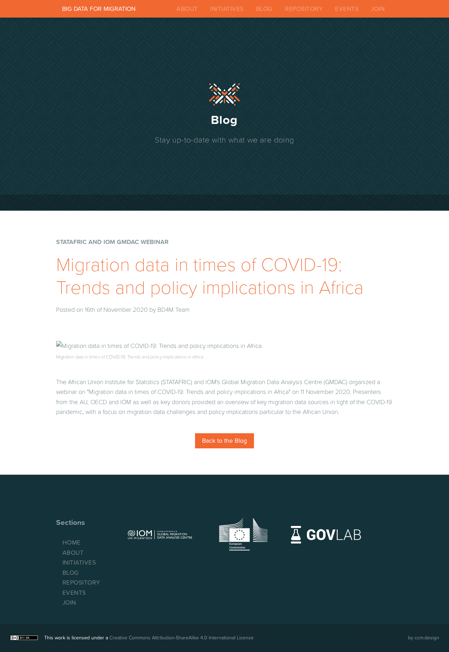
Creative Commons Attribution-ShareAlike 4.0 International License (181, 637)
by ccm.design (423, 637)
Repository (304, 8)
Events (346, 8)
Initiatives (227, 8)
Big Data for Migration (98, 8)
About (187, 8)
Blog (264, 8)
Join (377, 8)
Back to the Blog (224, 440)
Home (71, 542)
